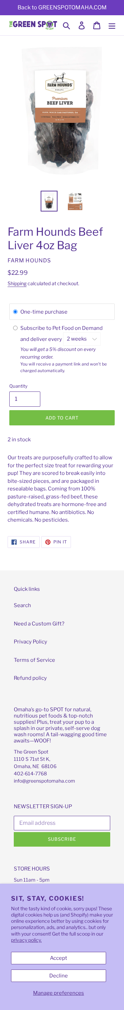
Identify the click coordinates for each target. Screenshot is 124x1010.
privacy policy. (26, 940)
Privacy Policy (30, 642)
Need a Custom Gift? (39, 624)
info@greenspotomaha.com (44, 781)
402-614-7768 (30, 773)
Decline (58, 976)
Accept (58, 958)
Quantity (18, 386)
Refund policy (30, 678)
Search (22, 605)
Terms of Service (34, 660)
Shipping (17, 283)
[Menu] (112, 25)
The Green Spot (31, 752)
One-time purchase (44, 312)
